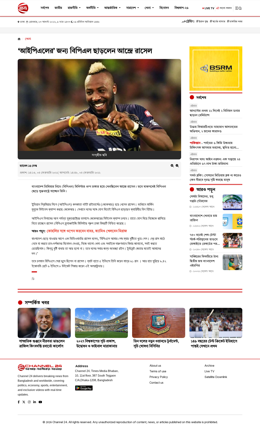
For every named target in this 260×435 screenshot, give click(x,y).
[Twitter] (23, 402)
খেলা (148, 8)
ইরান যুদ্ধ (203, 21)
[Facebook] (19, 402)
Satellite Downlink (215, 377)
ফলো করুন (225, 8)
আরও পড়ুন (205, 190)
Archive (209, 365)
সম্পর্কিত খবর (36, 303)
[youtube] (40, 402)
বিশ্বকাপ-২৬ (182, 8)
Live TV (209, 371)
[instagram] (29, 402)
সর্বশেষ (45, 8)
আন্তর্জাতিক (111, 8)
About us (155, 365)
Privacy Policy (158, 377)
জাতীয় (58, 8)
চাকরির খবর (236, 21)
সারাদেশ (131, 8)
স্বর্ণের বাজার (218, 21)
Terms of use (157, 371)
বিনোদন (164, 8)
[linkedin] (34, 402)
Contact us (156, 382)
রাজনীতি (73, 8)
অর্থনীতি (91, 8)
